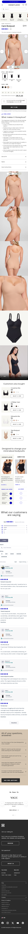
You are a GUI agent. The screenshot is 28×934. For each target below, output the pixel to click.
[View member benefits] (20, 101)
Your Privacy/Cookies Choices (8, 910)
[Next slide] (26, 51)
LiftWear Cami (15, 403)
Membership (17, 873)
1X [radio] (17, 67)
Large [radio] (10, 67)
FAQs (15, 875)
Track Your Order (6, 875)
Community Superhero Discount (9, 887)
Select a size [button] (17, 396)
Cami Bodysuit (9, 572)
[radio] (4, 78)
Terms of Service (5, 904)
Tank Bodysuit (15, 431)
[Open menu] (2, 5)
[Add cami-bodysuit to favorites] (26, 36)
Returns (3, 873)
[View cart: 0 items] (26, 4)
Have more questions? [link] (10, 780)
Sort (16, 561)
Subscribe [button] (10, 843)
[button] (14, 525)
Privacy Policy (5, 902)
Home (2, 23)
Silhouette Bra (15, 417)
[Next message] (24, 2)
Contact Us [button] (11, 863)
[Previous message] (3, 2)
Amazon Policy (5, 906)
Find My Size (19, 95)
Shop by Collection (6, 892)
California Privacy (6, 912)
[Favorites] (23, 4)
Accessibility (4, 908)
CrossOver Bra (15, 389)
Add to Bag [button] (14, 107)
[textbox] (14, 547)
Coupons (3, 885)
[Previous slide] (2, 51)
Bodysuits (7, 23)
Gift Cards (4, 894)
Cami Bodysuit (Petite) (10, 602)
